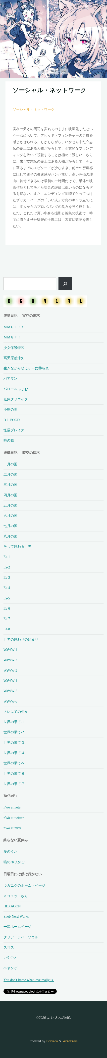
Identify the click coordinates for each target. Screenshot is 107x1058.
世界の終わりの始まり (20, 639)
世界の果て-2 (13, 732)
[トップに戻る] (87, 1038)
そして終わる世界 (17, 546)
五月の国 (10, 505)
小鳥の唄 (10, 409)
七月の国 (10, 526)
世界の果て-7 (13, 784)
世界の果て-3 (13, 743)
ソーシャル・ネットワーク (50, 90)
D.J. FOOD (11, 420)
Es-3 (6, 577)
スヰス (8, 947)
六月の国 (10, 516)
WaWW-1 (10, 650)
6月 (64, 71)
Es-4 (6, 588)
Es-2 (6, 567)
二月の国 (10, 474)
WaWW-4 (10, 681)
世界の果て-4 (13, 753)
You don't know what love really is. (28, 980)
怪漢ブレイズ (13, 430)
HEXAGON (12, 906)
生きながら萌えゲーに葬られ (26, 368)
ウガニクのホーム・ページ (24, 885)
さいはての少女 (15, 712)
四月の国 (10, 495)
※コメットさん (15, 896)
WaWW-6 (10, 701)
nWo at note (11, 807)
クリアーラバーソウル (20, 937)
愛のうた (10, 851)
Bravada (51, 1041)
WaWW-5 (10, 691)
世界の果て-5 (13, 763)
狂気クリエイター (17, 399)
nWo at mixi (12, 828)
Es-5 (6, 598)
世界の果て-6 (13, 774)
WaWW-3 (10, 670)
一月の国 (10, 464)
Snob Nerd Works (16, 916)
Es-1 (6, 557)
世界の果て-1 (13, 722)
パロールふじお (15, 389)
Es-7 (6, 619)
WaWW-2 (10, 660)
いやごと (10, 958)
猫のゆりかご (13, 862)
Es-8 (6, 629)
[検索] (65, 283)
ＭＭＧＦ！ (12, 337)
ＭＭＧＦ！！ (13, 327)
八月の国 (10, 536)
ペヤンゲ (10, 968)
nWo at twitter (13, 818)
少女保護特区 (13, 348)
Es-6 (6, 608)
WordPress (69, 1041)
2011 (53, 71)
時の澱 (8, 440)
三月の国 (10, 485)
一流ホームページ (17, 927)
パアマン (10, 378)
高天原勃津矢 (13, 358)
